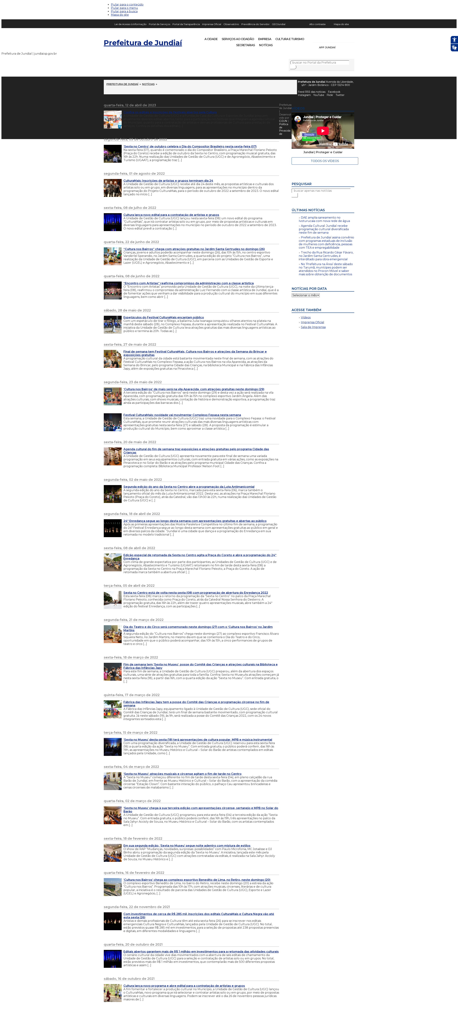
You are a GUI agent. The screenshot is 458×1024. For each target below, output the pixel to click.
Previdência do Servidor (255, 24)
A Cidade (211, 39)
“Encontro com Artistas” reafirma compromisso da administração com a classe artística (188, 283)
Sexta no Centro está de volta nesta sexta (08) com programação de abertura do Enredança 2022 (195, 592)
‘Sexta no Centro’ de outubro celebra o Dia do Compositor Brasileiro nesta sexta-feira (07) (190, 146)
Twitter (340, 95)
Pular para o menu (124, 8)
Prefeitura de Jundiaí (143, 42)
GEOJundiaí (278, 24)
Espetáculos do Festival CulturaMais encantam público (163, 317)
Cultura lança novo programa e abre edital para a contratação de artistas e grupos (184, 985)
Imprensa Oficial (211, 24)
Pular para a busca (124, 11)
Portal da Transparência (186, 24)
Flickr (346, 38)
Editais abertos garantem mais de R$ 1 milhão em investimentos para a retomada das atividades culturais (201, 951)
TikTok (328, 38)
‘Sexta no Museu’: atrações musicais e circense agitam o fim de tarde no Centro (182, 774)
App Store (339, 47)
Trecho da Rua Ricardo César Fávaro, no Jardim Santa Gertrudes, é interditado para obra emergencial (326, 256)
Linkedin (340, 38)
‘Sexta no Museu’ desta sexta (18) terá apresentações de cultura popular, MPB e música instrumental (197, 739)
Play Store (345, 47)
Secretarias (245, 45)
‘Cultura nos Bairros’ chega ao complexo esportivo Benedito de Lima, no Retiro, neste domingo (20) (196, 880)
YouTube (334, 38)
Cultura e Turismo (289, 39)
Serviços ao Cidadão (238, 39)
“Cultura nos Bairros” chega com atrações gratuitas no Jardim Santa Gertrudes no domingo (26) (194, 249)
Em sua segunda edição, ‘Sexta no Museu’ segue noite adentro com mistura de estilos (186, 845)
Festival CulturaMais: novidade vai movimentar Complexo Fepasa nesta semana (182, 415)
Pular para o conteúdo (127, 4)
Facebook (334, 91)
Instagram (322, 38)
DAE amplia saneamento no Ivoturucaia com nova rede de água (324, 219)
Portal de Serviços (159, 24)
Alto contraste (317, 24)
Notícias (266, 45)
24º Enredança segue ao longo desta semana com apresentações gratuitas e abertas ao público (195, 521)
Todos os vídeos (325, 161)
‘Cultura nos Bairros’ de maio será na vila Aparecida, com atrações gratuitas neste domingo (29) (193, 389)
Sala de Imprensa (313, 327)
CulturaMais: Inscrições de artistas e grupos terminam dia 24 (168, 180)
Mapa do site (120, 14)
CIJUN (283, 121)
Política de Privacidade (284, 129)
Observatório (231, 24)
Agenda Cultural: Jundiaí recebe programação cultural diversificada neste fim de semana (324, 229)
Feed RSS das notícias (311, 91)
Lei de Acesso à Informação (130, 24)
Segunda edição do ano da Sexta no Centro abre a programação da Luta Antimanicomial (188, 486)
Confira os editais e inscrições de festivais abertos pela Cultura (170, 112)
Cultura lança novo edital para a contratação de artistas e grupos (171, 215)
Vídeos (306, 317)
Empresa (264, 39)
